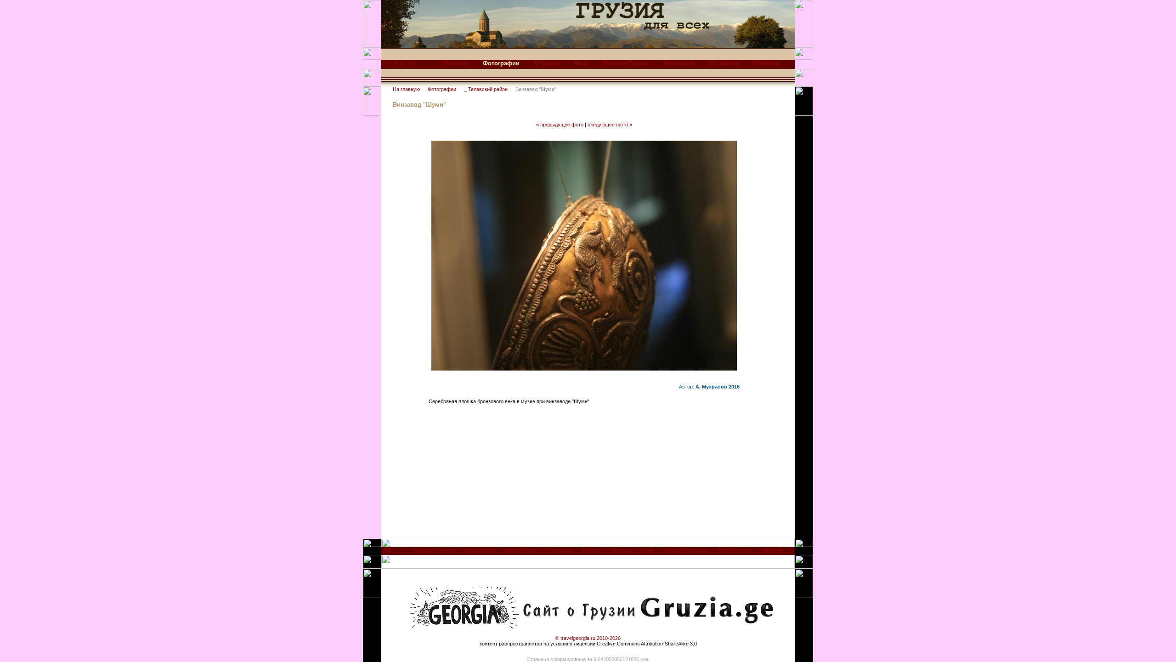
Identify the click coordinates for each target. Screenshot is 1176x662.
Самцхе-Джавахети (686, 550)
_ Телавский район (486, 89)
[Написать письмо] (413, 65)
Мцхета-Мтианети (433, 550)
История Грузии (625, 63)
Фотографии (442, 89)
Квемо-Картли (520, 550)
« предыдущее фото (559, 124)
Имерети (621, 550)
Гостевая (766, 63)
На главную (406, 89)
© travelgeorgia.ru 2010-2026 (588, 638)
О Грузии (547, 63)
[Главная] (385, 65)
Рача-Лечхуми (736, 550)
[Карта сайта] (399, 65)
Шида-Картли (479, 550)
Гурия (647, 550)
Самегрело (559, 550)
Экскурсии (678, 63)
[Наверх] (388, 552)
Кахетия (591, 550)
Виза (581, 63)
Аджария (773, 550)
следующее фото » (610, 124)
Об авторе (723, 63)
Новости (456, 63)
